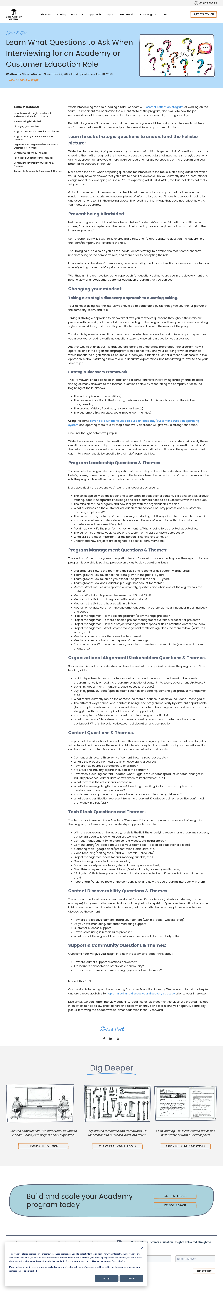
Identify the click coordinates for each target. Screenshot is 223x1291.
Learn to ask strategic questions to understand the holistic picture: (33, 115)
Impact (110, 14)
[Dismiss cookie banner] (142, 1248)
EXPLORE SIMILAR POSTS (185, 1146)
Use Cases (77, 14)
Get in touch (203, 14)
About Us (45, 14)
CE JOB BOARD (208, 3)
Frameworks (127, 14)
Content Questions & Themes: (30, 152)
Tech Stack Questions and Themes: (33, 157)
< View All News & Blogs (22, 80)
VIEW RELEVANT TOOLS (117, 1146)
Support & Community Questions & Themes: (38, 171)
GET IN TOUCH (175, 1196)
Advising (61, 14)
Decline (131, 1278)
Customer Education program (163, 107)
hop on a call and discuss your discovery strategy (141, 993)
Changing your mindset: (27, 126)
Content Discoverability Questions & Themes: (34, 164)
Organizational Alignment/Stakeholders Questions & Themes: (36, 146)
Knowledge (146, 14)
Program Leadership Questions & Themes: (37, 131)
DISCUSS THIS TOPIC (43, 1146)
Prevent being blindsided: (27, 121)
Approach (95, 14)
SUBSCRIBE (204, 1271)
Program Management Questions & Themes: (33, 138)
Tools (164, 14)
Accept (106, 1278)
